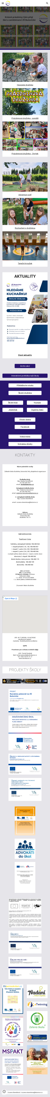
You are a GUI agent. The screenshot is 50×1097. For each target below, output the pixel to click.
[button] (3, 3)
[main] (25, 85)
